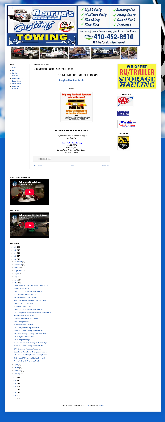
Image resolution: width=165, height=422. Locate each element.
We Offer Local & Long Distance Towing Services (31, 355)
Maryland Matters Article (71, 80)
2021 (15, 378)
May (16, 283)
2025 (15, 250)
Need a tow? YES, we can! (23, 304)
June (16, 280)
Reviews (15, 76)
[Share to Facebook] (47, 159)
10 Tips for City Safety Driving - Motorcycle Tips (30, 343)
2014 (15, 399)
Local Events (16, 81)
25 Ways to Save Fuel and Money (26, 319)
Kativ (87, 405)
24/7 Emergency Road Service (25, 294)
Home (72, 166)
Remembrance (17, 78)
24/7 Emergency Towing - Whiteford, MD (28, 328)
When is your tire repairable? (24, 337)
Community (16, 86)
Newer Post (38, 166)
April (16, 365)
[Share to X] (44, 159)
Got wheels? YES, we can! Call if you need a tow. (31, 285)
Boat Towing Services (21, 322)
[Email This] (40, 159)
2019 (15, 384)
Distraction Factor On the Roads (25, 298)
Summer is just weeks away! (24, 316)
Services (15, 73)
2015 (15, 396)
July (16, 277)
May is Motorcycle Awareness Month (27, 361)
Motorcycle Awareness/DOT (24, 325)
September (18, 271)
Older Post (105, 166)
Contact (15, 89)
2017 (15, 390)
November (18, 265)
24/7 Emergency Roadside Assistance (27, 349)
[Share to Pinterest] (49, 159)
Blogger (101, 405)
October (17, 268)
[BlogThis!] (42, 159)
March (16, 368)
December (18, 262)
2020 (15, 380)
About (14, 70)
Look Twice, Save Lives (22, 307)
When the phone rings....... (23, 340)
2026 (15, 247)
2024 (15, 253)
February (17, 371)
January (17, 374)
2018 (15, 387)
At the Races (16, 84)
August (17, 274)
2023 (15, 256)
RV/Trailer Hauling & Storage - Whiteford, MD (30, 301)
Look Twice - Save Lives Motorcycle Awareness (30, 352)
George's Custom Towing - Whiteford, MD (28, 291)
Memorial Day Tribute (21, 289)
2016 (15, 393)
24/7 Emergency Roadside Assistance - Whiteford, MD (33, 313)
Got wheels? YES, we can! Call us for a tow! (29, 358)
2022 (15, 259)
